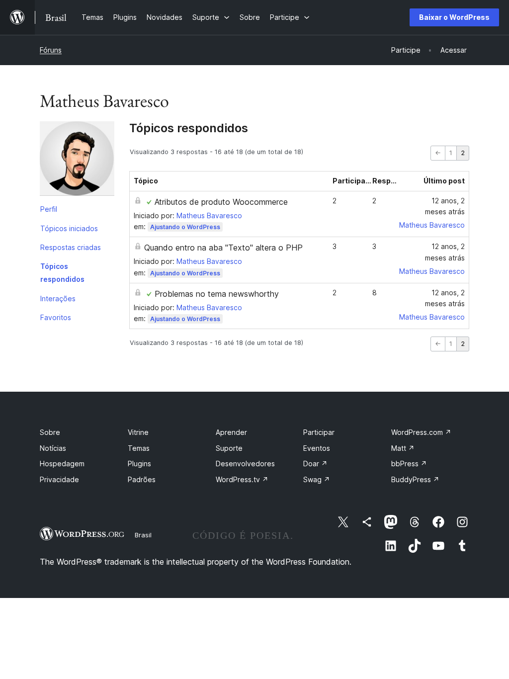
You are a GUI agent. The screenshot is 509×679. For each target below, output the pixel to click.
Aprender (231, 432)
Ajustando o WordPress (185, 227)
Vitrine (138, 432)
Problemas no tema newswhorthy (217, 294)
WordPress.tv (242, 479)
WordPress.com (421, 432)
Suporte (229, 448)
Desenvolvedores (245, 463)
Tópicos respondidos (62, 272)
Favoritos (55, 317)
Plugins (139, 463)
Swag (316, 479)
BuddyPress (415, 479)
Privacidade (59, 479)
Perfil (48, 209)
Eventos (316, 448)
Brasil (143, 535)
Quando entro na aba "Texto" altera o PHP (223, 248)
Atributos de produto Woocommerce (221, 202)
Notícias (53, 448)
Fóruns (51, 50)
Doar (315, 463)
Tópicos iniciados (69, 228)
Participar (319, 432)
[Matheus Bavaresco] (77, 160)
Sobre (50, 432)
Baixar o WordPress (454, 17)
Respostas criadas (70, 247)
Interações (58, 298)
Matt (403, 448)
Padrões (142, 479)
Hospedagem (62, 463)
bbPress (409, 463)
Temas (139, 448)
